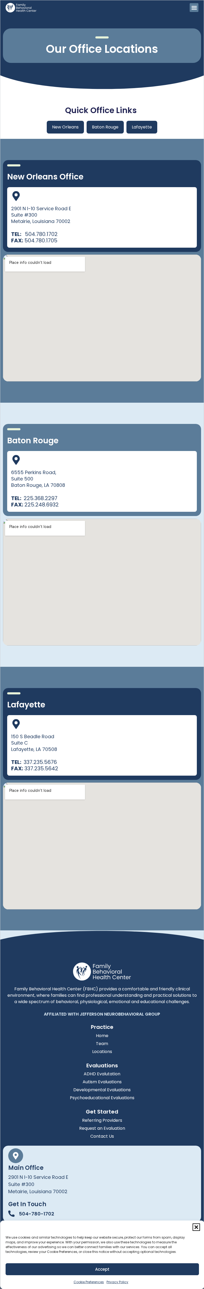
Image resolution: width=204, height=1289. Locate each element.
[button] (196, 1227)
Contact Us (102, 1136)
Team (102, 1044)
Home (102, 1036)
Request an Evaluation (102, 1128)
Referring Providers (102, 1120)
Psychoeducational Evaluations (102, 1098)
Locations (102, 1052)
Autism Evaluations (102, 1082)
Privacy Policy (117, 1282)
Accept (102, 1269)
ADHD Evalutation (102, 1074)
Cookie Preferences (89, 1282)
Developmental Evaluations (102, 1090)
